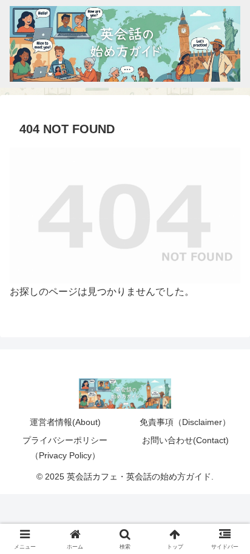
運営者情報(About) (65, 422)
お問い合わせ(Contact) (185, 440)
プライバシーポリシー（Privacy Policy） (64, 447)
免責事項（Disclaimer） (185, 422)
